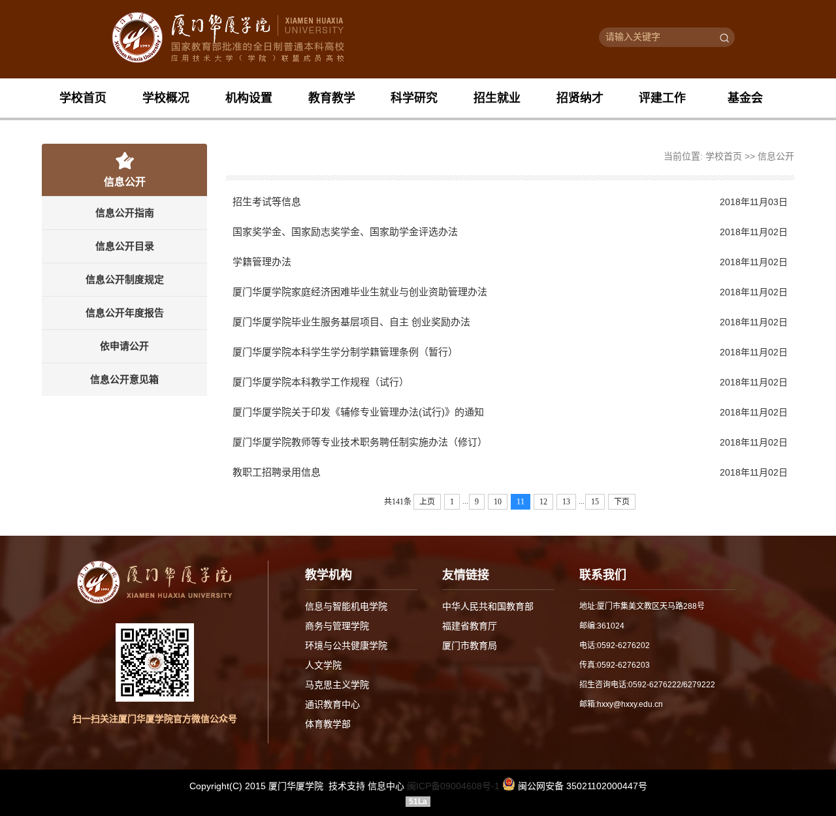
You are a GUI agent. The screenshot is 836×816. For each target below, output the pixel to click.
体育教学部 (328, 724)
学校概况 (165, 98)
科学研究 (414, 98)
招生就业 (497, 98)
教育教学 (331, 98)
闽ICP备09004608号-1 (453, 786)
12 (543, 501)
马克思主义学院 (337, 684)
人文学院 (323, 665)
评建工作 (662, 98)
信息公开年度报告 (125, 312)
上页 (427, 501)
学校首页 (82, 98)
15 (595, 501)
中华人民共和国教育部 (488, 606)
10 (498, 501)
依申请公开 (124, 345)
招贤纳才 (579, 98)
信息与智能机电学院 (346, 606)
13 (566, 501)
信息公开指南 (124, 212)
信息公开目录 (124, 246)
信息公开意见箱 (124, 379)
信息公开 (776, 156)
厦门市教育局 (469, 645)
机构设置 (248, 98)
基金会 (745, 98)
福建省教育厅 (469, 626)
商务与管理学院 (337, 626)
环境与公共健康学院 (346, 645)
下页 (622, 501)
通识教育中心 (332, 704)
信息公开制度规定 (125, 279)
